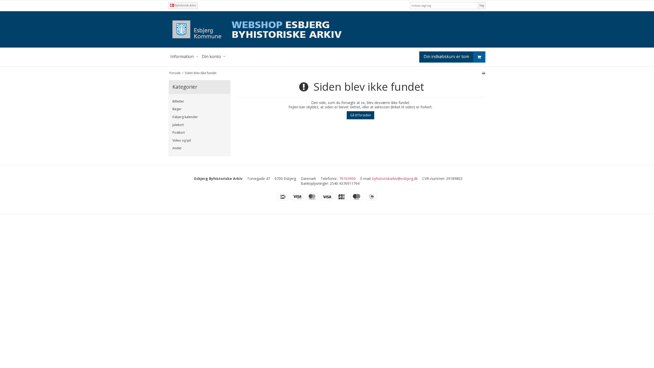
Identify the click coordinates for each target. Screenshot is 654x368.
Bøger (177, 109)
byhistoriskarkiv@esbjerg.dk (395, 178)
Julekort (178, 125)
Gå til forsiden (360, 115)
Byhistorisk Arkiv (185, 5)
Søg (481, 5)
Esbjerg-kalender (185, 117)
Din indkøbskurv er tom (446, 56)
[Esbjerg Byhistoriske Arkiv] (327, 29)
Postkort (178, 132)
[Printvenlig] (483, 73)
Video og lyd (181, 140)
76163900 (347, 178)
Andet (176, 148)
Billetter (178, 101)
